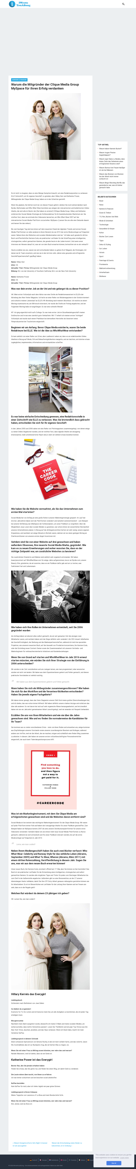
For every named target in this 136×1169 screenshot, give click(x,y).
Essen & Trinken (105, 213)
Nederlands (54, 1160)
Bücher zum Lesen (106, 237)
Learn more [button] (124, 1158)
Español (92, 1160)
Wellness (102, 276)
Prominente (103, 264)
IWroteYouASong (18, 1165)
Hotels (101, 252)
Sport (101, 256)
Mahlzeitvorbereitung (107, 268)
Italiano (83, 1160)
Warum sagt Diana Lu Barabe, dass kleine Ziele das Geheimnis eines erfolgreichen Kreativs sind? (112, 161)
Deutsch (34, 1160)
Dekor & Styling (105, 245)
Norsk (65, 1160)
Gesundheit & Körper (107, 229)
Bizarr (101, 201)
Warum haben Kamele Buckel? (110, 149)
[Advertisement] (68, 24)
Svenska (73, 1160)
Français (44, 1160)
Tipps (101, 241)
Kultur (101, 233)
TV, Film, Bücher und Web (108, 217)
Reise (101, 205)
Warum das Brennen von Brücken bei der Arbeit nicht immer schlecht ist (111, 176)
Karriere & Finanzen (19, 80)
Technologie (103, 225)
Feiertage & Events (106, 260)
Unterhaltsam (104, 272)
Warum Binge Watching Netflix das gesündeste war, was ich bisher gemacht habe (112, 185)
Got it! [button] (114, 1163)
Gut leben (103, 249)
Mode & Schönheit (106, 221)
